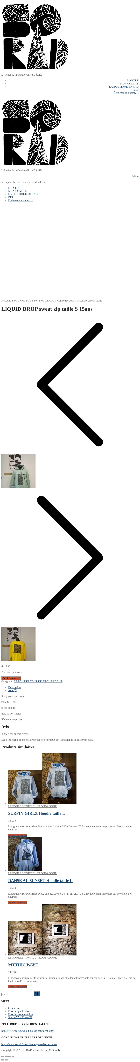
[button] (17, 835)
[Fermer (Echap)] (13, 1056)
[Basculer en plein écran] (6, 1056)
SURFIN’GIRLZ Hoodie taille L (36, 813)
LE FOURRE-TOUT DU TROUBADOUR (34, 300)
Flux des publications (19, 1011)
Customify (54, 1050)
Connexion (14, 1008)
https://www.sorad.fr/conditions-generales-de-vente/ (29, 1044)
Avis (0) (12, 690)
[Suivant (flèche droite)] (6, 1059)
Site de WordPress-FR (20, 1017)
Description (14, 687)
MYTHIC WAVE (23, 965)
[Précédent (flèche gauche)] (2, 1059)
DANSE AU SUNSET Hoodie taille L (40, 880)
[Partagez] (9, 1056)
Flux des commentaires (20, 1014)
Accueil (5, 300)
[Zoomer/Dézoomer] (2, 1056)
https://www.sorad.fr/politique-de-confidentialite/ (27, 1030)
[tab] (73, 687)
